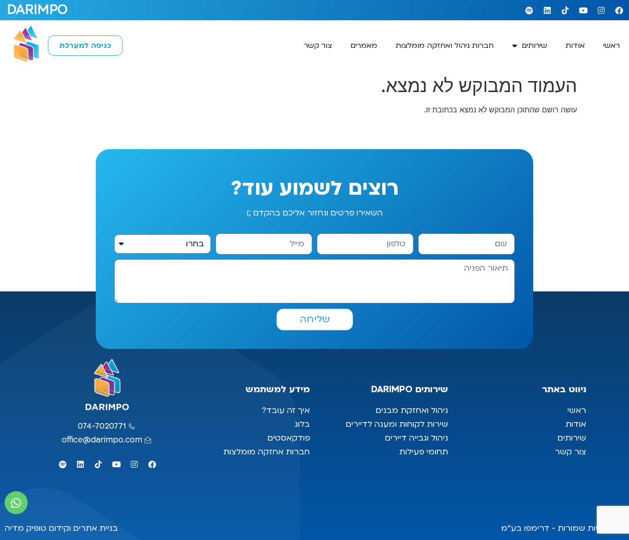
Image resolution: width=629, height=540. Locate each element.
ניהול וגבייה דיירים (416, 438)
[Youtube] (583, 10)
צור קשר (318, 46)
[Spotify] (529, 10)
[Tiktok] (565, 10)
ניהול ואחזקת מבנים (412, 410)
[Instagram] (601, 10)
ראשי (611, 46)
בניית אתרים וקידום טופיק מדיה (61, 528)
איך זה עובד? (286, 410)
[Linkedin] (547, 10)
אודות (575, 46)
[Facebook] (619, 10)
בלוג (301, 424)
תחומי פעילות (423, 452)
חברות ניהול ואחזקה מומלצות (445, 46)
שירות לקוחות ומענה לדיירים (397, 424)
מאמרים (363, 46)
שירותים (534, 46)
